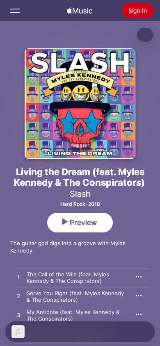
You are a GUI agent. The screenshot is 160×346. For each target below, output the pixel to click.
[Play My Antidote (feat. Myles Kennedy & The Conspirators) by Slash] (18, 315)
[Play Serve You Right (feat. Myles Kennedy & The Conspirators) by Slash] (18, 296)
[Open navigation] (15, 11)
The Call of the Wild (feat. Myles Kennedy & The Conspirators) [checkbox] (68, 277)
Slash (80, 194)
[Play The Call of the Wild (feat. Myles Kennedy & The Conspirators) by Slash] (18, 277)
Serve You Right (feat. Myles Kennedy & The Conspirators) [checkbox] (75, 296)
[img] (79, 10)
